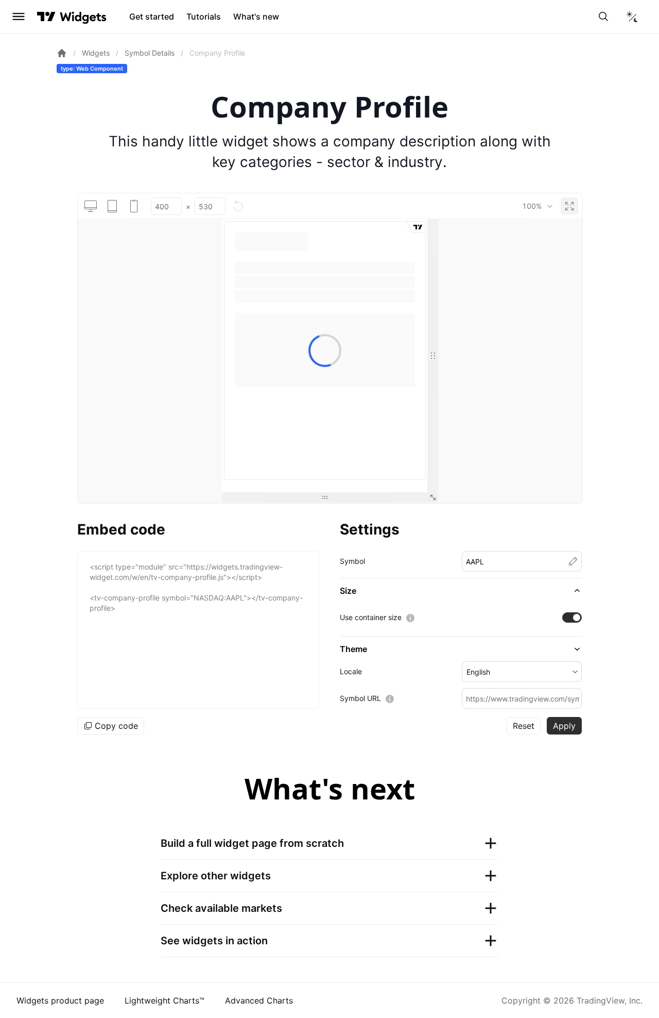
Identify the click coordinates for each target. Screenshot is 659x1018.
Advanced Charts (259, 1000)
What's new (256, 16)
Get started (151, 16)
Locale (351, 671)
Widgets (96, 52)
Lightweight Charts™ (164, 1000)
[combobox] (537, 206)
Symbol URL (360, 698)
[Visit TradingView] (46, 16)
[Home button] (83, 16)
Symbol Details (150, 52)
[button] (461, 590)
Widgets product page (60, 1000)
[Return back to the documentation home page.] (62, 53)
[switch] (572, 617)
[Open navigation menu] (18, 16)
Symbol (352, 561)
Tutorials (203, 16)
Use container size (371, 617)
